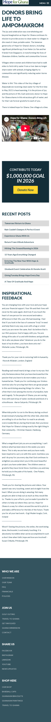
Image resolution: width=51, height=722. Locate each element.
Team (7, 582)
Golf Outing (8, 614)
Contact (6, 632)
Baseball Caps (9, 691)
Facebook (7, 650)
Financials (7, 591)
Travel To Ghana (10, 619)
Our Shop (7, 687)
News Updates (9, 669)
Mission (8, 578)
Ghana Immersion (11, 628)
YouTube (6, 664)
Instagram (7, 655)
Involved (9, 623)
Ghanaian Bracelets (12, 696)
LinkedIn (6, 660)
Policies (6, 596)
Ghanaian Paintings (12, 701)
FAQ (4, 587)
